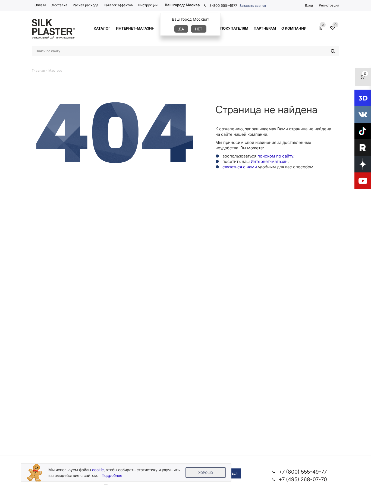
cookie (98, 469)
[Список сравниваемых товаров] (320, 30)
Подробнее (112, 475)
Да (181, 29)
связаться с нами (239, 166)
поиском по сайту (275, 156)
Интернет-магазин (269, 161)
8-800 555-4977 (223, 5)
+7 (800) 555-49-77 (303, 472)
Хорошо (205, 473)
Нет (198, 29)
